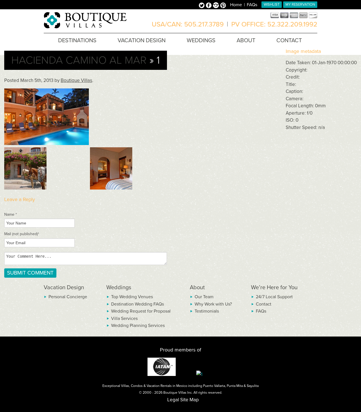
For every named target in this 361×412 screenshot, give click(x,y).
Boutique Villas (76, 80)
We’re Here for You (274, 287)
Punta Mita (235, 386)
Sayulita (253, 386)
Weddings (118, 287)
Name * (10, 214)
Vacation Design (64, 287)
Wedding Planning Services (138, 325)
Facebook (209, 6)
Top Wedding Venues (132, 297)
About (197, 287)
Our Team (204, 297)
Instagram (216, 6)
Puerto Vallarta (214, 386)
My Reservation (300, 4)
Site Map (189, 400)
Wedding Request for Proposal (141, 311)
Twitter (202, 6)
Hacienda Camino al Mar (79, 60)
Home (236, 5)
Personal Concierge (68, 297)
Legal (173, 400)
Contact (263, 304)
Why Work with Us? (213, 304)
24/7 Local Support (274, 297)
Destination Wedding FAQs (137, 304)
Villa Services (124, 318)
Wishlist (271, 4)
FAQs (252, 5)
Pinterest (223, 6)
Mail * (21, 233)
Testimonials (207, 311)
